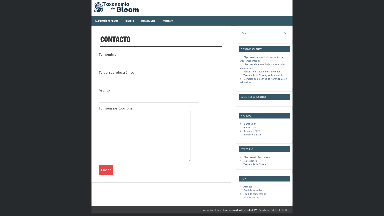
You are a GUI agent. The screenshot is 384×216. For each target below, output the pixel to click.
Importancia (148, 21)
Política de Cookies (280, 209)
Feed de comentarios (254, 193)
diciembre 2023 (251, 130)
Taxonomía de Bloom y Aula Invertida (263, 75)
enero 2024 (249, 127)
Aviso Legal (264, 209)
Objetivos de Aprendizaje (256, 156)
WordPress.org (251, 197)
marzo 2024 (249, 123)
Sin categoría (250, 160)
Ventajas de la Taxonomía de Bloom (262, 71)
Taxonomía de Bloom (106, 21)
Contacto (168, 21)
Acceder (247, 186)
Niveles (129, 21)
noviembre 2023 (252, 134)
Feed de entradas (252, 190)
